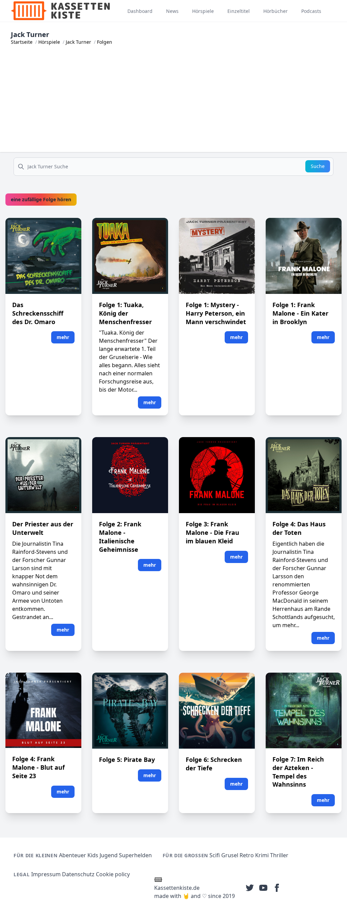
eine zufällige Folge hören (41, 199)
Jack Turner (78, 42)
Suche (318, 166)
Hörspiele (49, 42)
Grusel (229, 855)
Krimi (262, 855)
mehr (63, 337)
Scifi (214, 855)
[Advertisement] (173, 104)
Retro (247, 855)
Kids (92, 855)
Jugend (109, 855)
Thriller (279, 855)
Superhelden (135, 855)
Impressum (46, 874)
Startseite (22, 42)
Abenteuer (72, 855)
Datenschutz (78, 874)
